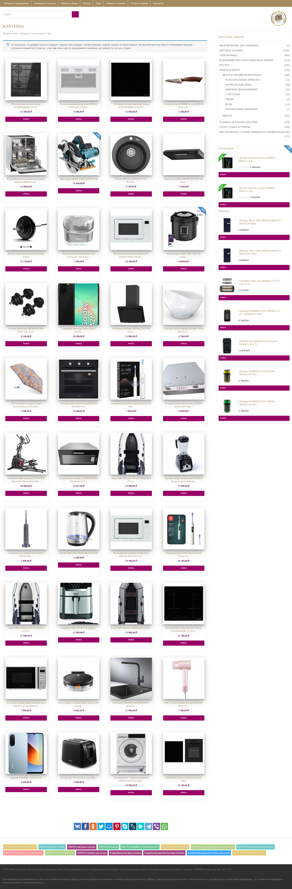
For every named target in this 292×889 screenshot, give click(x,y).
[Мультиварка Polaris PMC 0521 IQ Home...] (184, 229)
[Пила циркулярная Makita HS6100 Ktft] (78, 154)
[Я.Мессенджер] (140, 826)
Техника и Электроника (16, 3)
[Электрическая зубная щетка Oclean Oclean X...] (184, 528)
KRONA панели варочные (60, 852)
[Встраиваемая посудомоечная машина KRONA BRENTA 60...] (26, 154)
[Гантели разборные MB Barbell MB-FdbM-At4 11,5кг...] (26, 304)
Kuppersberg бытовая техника (125, 852)
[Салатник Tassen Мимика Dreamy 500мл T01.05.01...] (184, 304)
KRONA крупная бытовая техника (256, 847)
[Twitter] (101, 826)
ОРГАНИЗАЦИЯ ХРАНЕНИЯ (241, 109)
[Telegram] (148, 826)
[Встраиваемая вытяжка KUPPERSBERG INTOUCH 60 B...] (78, 454)
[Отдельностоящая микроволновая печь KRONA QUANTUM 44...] (26, 678)
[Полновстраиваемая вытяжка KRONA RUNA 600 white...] (184, 379)
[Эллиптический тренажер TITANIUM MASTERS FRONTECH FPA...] (26, 454)
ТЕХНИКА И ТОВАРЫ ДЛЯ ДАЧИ (238, 122)
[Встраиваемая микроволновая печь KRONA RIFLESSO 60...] (131, 229)
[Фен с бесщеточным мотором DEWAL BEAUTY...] (184, 678)
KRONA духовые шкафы (175, 847)
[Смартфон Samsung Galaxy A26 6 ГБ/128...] (78, 304)
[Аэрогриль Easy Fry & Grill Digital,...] (78, 603)
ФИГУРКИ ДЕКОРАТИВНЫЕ (241, 89)
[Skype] (125, 826)
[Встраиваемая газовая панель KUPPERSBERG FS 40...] (26, 79)
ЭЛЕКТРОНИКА (228, 55)
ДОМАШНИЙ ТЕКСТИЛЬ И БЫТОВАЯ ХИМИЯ (246, 60)
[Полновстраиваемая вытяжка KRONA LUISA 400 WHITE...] (78, 79)
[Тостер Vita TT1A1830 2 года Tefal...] (78, 753)
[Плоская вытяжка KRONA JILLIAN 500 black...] (184, 154)
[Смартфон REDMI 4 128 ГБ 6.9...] (26, 753)
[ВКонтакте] (77, 826)
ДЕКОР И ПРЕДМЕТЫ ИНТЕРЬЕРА (242, 75)
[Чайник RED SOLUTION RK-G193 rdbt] (78, 528)
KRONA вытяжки (108, 847)
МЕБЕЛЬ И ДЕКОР (229, 70)
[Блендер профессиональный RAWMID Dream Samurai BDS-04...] (184, 454)
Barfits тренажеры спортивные (20, 847)
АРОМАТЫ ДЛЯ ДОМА (238, 84)
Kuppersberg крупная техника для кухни (209, 852)
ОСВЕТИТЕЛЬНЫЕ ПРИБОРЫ (242, 80)
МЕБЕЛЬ (227, 115)
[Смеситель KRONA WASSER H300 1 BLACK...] (131, 678)
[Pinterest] (117, 826)
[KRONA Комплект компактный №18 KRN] (184, 753)
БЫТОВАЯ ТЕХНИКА (231, 50)
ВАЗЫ (228, 104)
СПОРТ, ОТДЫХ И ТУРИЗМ (234, 127)
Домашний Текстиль (45, 3)
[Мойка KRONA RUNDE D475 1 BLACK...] (131, 154)
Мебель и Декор (69, 3)
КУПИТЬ (26, 119)
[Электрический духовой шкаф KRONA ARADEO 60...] (78, 379)
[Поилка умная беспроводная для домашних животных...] (78, 229)
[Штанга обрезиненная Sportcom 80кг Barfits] (26, 229)
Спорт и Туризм (139, 3)
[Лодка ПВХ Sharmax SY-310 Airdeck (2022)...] (26, 603)
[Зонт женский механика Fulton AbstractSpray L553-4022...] (26, 379)
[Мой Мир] (109, 826)
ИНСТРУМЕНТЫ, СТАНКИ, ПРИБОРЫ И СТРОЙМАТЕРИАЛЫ (254, 132)
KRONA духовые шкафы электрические (213, 847)
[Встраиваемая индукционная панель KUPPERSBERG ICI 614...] (184, 603)
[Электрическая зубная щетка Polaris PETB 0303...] (26, 528)
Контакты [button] (158, 3)
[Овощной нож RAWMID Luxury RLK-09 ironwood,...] (184, 79)
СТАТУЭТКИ (232, 94)
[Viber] (156, 826)
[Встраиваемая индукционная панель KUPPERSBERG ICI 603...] (131, 79)
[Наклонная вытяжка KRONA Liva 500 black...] (131, 304)
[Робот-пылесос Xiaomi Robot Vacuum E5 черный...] (78, 678)
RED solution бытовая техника (249, 852)
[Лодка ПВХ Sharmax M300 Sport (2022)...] (131, 603)
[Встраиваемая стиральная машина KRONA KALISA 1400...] (131, 753)
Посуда (87, 3)
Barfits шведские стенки (52, 847)
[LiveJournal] (132, 826)
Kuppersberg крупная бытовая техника (164, 852)
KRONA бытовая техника (81, 847)
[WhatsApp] (164, 826)
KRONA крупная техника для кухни (23, 852)
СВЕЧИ (229, 99)
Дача (98, 3)
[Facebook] (85, 826)
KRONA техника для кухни (91, 852)
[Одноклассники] (93, 826)
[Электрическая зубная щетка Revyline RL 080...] (131, 379)
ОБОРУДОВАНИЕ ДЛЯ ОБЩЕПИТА (239, 45)
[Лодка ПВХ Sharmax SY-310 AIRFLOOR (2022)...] (131, 454)
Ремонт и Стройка (115, 3)
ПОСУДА (224, 65)
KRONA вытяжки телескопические (140, 847)
